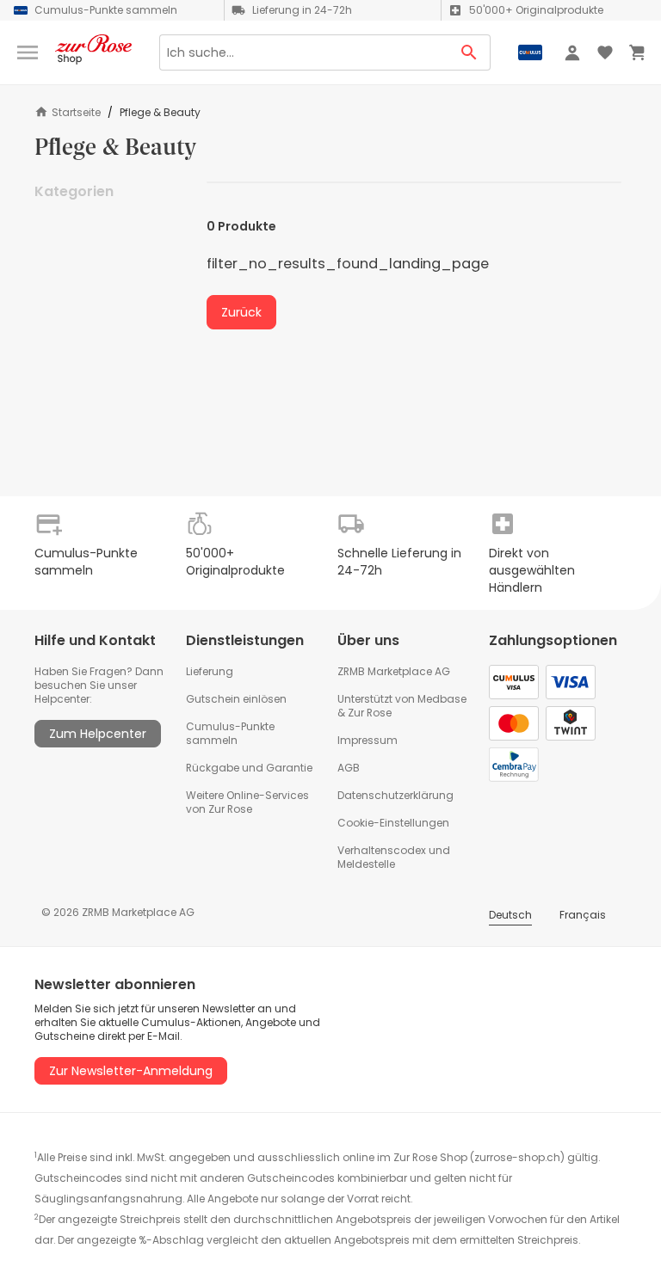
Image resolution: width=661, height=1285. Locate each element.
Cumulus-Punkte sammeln (230, 733)
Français (582, 914)
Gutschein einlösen (236, 699)
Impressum (367, 740)
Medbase (441, 699)
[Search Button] (469, 52)
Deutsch (510, 914)
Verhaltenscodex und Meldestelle (393, 857)
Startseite (76, 112)
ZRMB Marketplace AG (393, 671)
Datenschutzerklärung (395, 795)
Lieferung (209, 671)
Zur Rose (370, 712)
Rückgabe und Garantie (249, 767)
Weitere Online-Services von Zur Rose (247, 802)
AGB (348, 767)
